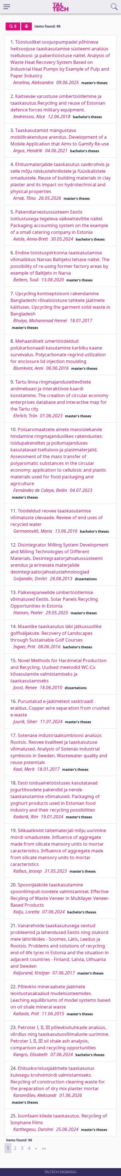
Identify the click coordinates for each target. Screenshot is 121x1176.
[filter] (13, 26)
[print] (26, 26)
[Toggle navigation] (7, 7)
